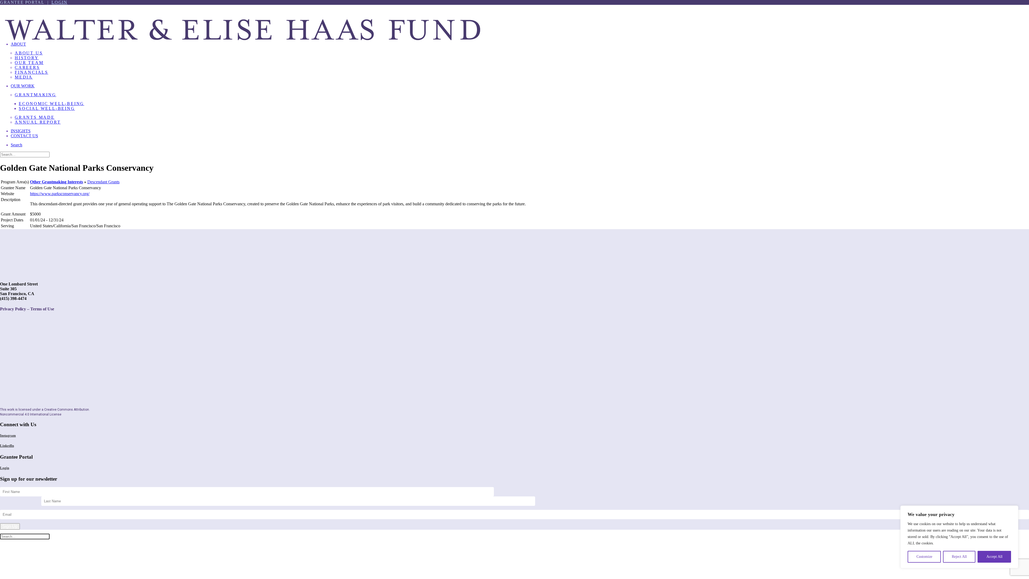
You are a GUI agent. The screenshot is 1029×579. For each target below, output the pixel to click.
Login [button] (4, 468)
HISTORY (27, 57)
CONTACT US (24, 135)
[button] (16, 145)
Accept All (994, 557)
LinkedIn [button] (7, 446)
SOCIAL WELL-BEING (47, 108)
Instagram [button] (8, 435)
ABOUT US (29, 53)
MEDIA (24, 77)
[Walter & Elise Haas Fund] (514, 21)
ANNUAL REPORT (38, 122)
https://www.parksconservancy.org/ (60, 193)
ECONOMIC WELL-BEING (51, 103)
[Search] (25, 154)
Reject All (959, 557)
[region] (959, 537)
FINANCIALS (31, 72)
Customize (924, 557)
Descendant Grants (103, 182)
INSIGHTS (21, 131)
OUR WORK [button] (23, 86)
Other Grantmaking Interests (56, 182)
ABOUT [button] (18, 44)
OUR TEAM (29, 62)
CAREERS (27, 67)
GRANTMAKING (35, 94)
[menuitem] (520, 63)
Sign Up (10, 526)
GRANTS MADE (35, 117)
